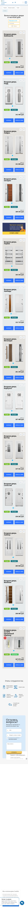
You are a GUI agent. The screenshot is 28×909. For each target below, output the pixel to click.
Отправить (14, 752)
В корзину (8, 72)
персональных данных (13, 739)
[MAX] (20, 2)
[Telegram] (17, 2)
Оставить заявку (14, 233)
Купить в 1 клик (19, 72)
